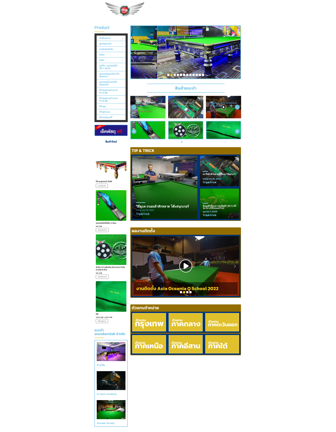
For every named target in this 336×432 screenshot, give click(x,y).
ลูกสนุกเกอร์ (105, 43)
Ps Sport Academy (107, 394)
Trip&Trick (143, 214)
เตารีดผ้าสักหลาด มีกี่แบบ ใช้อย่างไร (146, 104)
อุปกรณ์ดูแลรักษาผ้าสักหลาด (109, 75)
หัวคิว (101, 54)
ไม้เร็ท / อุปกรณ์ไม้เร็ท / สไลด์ (108, 67)
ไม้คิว (101, 60)
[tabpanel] (148, 130)
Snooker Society (106, 423)
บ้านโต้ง (101, 365)
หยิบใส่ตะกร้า (102, 230)
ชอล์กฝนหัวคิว (106, 49)
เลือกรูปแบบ (102, 321)
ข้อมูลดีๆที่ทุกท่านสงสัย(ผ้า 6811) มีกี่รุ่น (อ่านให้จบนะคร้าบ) (219, 207)
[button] (135, 52)
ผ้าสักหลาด (105, 38)
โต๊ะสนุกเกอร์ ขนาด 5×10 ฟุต (108, 99)
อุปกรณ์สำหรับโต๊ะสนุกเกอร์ (108, 83)
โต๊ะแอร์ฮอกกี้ (105, 117)
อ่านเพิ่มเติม (102, 186)
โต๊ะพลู (102, 106)
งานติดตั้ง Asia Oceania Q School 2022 (177, 288)
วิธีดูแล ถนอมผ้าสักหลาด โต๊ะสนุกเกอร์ (162, 206)
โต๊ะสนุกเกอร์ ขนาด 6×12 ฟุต (108, 91)
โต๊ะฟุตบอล (104, 112)
